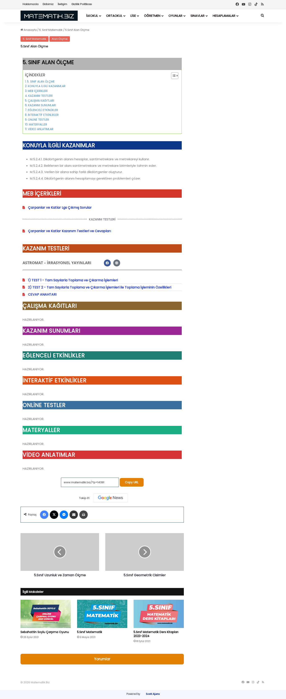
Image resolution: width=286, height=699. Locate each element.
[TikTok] (256, 4)
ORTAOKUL (114, 15)
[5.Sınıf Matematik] (102, 614)
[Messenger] (64, 514)
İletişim (62, 4)
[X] (54, 514)
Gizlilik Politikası (81, 4)
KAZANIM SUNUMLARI (42, 105)
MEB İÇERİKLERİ (38, 91)
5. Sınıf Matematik (51, 30)
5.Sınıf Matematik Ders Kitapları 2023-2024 (156, 634)
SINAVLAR (198, 15)
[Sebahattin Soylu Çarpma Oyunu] (46, 614)
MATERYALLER (38, 125)
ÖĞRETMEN (152, 15)
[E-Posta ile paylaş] (74, 514)
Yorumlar (102, 659)
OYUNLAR (175, 15)
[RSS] (262, 4)
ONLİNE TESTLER (38, 120)
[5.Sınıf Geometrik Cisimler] (144, 552)
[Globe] (116, 263)
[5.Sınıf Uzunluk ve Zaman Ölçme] (60, 552)
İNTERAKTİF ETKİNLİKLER (43, 115)
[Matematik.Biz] (49, 15)
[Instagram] (250, 4)
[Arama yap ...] (262, 15)
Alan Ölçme (60, 39)
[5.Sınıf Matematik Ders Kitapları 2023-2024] (159, 614)
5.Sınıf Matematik (89, 632)
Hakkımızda (31, 4)
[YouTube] (243, 4)
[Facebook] (237, 4)
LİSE (133, 15)
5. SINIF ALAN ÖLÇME (41, 82)
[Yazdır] (83, 514)
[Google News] (111, 498)
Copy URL (131, 482)
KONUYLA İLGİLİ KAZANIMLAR (47, 86)
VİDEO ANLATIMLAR (40, 129)
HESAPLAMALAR (224, 15)
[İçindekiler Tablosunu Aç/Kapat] (172, 75)
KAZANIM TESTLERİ (40, 96)
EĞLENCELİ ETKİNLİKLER (43, 110)
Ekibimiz (48, 4)
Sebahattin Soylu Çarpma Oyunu (45, 632)
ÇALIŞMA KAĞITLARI (41, 101)
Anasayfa (30, 30)
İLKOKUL (92, 15)
